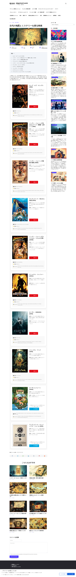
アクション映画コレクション (15, 8)
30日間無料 (35, 408)
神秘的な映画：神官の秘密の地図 (36, 478)
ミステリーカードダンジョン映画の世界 (18, 513)
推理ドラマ (25, 15)
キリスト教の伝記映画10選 (56, 41)
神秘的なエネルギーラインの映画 (36, 495)
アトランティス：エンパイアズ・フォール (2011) (22, 71)
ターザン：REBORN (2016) (18, 66)
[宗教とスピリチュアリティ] (58, 39)
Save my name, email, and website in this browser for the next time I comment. (24, 554)
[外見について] (58, 180)
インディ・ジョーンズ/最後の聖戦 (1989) (20, 59)
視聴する (35, 106)
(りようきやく (15, 564)
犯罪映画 (54, 15)
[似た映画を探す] (58, 133)
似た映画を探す (13, 18)
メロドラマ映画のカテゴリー (51, 12)
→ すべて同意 (71, 574)
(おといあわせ (16, 566)
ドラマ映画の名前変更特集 (56, 159)
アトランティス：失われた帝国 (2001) (20, 61)
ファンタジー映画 (32, 12)
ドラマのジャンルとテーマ (23, 12)
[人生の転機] (58, 157)
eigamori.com (22, 3)
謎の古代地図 (13, 43)
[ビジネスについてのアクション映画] (58, 108)
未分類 (59, 15)
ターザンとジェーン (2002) (18, 69)
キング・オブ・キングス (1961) (18, 56)
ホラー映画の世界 (41, 12)
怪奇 (20, 15)
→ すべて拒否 (63, 574)
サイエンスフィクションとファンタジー (45, 8)
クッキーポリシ (14, 565)
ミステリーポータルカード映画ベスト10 (18, 478)
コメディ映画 (34, 8)
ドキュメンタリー (13, 12)
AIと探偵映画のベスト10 (56, 63)
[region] (38, 573)
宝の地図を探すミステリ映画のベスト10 (37, 513)
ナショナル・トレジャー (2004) (19, 64)
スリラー (56, 8)
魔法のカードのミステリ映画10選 (36, 530)
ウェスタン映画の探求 (26, 8)
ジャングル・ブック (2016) (18, 68)
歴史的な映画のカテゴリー (33, 15)
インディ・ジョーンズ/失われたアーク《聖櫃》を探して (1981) (24, 57)
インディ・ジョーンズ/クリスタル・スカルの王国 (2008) (23, 63)
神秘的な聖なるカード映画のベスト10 (17, 530)
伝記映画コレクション (14, 15)
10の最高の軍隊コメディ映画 (57, 87)
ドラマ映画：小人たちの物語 (57, 183)
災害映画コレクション (47, 15)
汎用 (41, 15)
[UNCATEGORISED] (58, 61)
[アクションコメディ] (58, 85)
